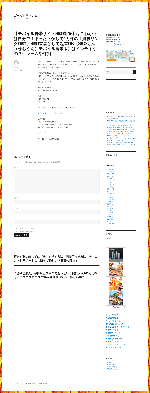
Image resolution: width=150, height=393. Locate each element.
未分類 (109, 238)
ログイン (110, 362)
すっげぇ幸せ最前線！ (115, 338)
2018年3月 (110, 191)
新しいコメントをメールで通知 (25, 229)
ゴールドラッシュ (25, 15)
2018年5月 (110, 187)
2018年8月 (110, 180)
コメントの (112, 367)
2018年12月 (110, 172)
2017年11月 (110, 200)
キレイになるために (114, 347)
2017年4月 (110, 215)
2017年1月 (110, 221)
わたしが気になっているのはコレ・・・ (53, 113)
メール (16, 208)
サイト (16, 218)
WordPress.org (112, 369)
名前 (16, 198)
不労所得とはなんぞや (115, 324)
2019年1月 (110, 170)
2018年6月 (110, 185)
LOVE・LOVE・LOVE (115, 344)
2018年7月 (110, 182)
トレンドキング (112, 315)
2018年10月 (110, 176)
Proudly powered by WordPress (36, 383)
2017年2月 (110, 219)
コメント (16, 167)
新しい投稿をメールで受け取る (25, 231)
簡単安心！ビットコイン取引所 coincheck (118, 51)
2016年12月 (110, 223)
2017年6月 (110, 210)
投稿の (110, 365)
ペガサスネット (112, 329)
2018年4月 (110, 189)
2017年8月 (110, 206)
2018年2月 (110, 193)
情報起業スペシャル (114, 332)
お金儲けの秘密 (112, 318)
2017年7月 (110, 208)
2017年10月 (110, 202)
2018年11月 (110, 174)
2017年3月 (110, 217)
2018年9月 (110, 178)
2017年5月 (110, 213)
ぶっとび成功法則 (113, 335)
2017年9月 (110, 204)
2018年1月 (110, 195)
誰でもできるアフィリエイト (117, 327)
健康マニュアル (112, 341)
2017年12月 (110, 197)
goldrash (16, 67)
